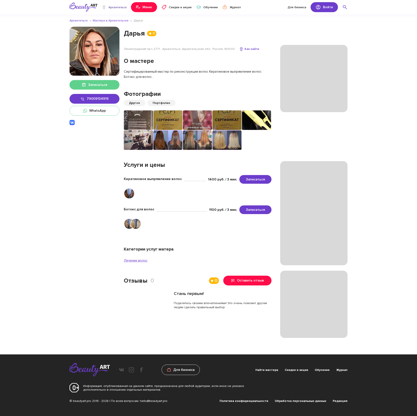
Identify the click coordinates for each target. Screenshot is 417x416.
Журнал (342, 370)
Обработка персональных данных (300, 401)
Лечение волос (135, 260)
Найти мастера (266, 370)
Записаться (255, 179)
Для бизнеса (297, 7)
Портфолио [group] (161, 103)
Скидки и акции (296, 370)
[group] (138, 120)
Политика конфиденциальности (244, 401)
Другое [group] (134, 103)
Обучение (322, 370)
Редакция (340, 401)
